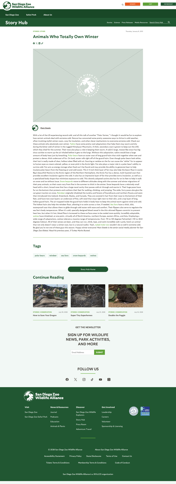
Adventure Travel (83, 429)
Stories (109, 22)
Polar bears (73, 155)
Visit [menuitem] (150, 4)
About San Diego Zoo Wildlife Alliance (111, 449)
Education (54, 421)
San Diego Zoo (31, 412)
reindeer (53, 255)
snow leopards (79, 255)
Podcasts (54, 417)
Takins (72, 144)
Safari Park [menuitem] (31, 15)
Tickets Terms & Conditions (57, 462)
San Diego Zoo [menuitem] (12, 15)
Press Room (81, 424)
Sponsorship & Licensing (112, 426)
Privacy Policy (75, 456)
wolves (36, 216)
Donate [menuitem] (132, 4)
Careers (105, 417)
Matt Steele (45, 128)
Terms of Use (111, 456)
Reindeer (61, 193)
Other (42, 31)
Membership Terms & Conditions (92, 462)
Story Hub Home (88, 269)
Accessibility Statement (54, 456)
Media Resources (141, 22)
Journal (53, 412)
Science (117, 22)
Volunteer (106, 421)
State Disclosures (93, 456)
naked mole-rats (102, 224)
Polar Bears (40, 255)
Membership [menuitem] (168, 4)
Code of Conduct (122, 462)
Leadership (107, 412)
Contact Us (127, 456)
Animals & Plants (57, 426)
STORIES (36, 31)
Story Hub (16, 22)
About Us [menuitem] (48, 15)
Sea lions (114, 204)
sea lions (64, 255)
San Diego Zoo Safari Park (36, 417)
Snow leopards (66, 181)
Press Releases (127, 22)
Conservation (46, 312)
